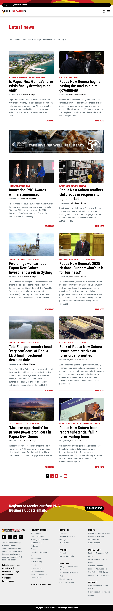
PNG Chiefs (64, 543)
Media (33, 565)
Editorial (62, 553)
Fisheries (34, 546)
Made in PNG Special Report (99, 575)
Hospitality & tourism (39, 552)
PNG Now (92, 589)
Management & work (67, 536)
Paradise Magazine (95, 566)
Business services (38, 543)
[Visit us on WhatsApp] (15, 537)
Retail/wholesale (78, 186)
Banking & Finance (67, 343)
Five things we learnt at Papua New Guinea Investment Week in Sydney (30, 268)
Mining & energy (37, 568)
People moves (36, 578)
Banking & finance (37, 536)
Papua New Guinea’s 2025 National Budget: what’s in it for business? (81, 268)
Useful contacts (65, 579)
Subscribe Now (94, 508)
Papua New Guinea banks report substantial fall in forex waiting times (79, 432)
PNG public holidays (96, 536)
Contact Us (6, 578)
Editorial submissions (11, 565)
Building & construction (40, 540)
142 (65, 476)
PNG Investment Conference (99, 533)
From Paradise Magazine (98, 586)
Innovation (13, 186)
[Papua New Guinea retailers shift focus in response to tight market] (81, 171)
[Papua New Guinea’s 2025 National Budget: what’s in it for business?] (81, 244)
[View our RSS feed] (21, 537)
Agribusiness (36, 533)
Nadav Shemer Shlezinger (27, 94)
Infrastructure (16, 424)
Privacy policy (8, 581)
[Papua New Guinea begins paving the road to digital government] (81, 62)
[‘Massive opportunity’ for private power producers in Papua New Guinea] (31, 409)
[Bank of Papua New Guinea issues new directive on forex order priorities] (81, 327)
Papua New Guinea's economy (88, 424)
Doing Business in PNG (68, 567)
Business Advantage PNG (28, 199)
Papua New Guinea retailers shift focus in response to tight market (81, 194)
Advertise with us (9, 568)
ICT (60, 78)
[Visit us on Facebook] (10, 537)
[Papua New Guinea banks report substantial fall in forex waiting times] (81, 409)
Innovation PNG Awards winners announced (27, 192)
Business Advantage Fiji (97, 569)
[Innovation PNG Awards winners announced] (31, 171)
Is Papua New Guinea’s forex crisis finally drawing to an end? (31, 86)
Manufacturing (36, 562)
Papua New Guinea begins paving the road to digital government (79, 86)
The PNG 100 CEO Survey (98, 572)
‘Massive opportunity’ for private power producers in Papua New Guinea (30, 432)
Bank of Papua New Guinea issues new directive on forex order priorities (80, 351)
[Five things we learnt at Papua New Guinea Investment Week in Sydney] (31, 244)
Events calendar (94, 543)
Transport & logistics (39, 574)
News (43, 78)
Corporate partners (66, 582)
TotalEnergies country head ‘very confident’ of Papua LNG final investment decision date (30, 353)
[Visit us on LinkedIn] (4, 537)
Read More (49, 121)
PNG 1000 (63, 570)
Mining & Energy (27, 260)
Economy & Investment (18, 78)
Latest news (34, 78)
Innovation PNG (94, 540)
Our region (63, 540)
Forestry (34, 549)
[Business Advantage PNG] (14, 11)
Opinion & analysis (66, 556)
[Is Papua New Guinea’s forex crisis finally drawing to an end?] (31, 62)
